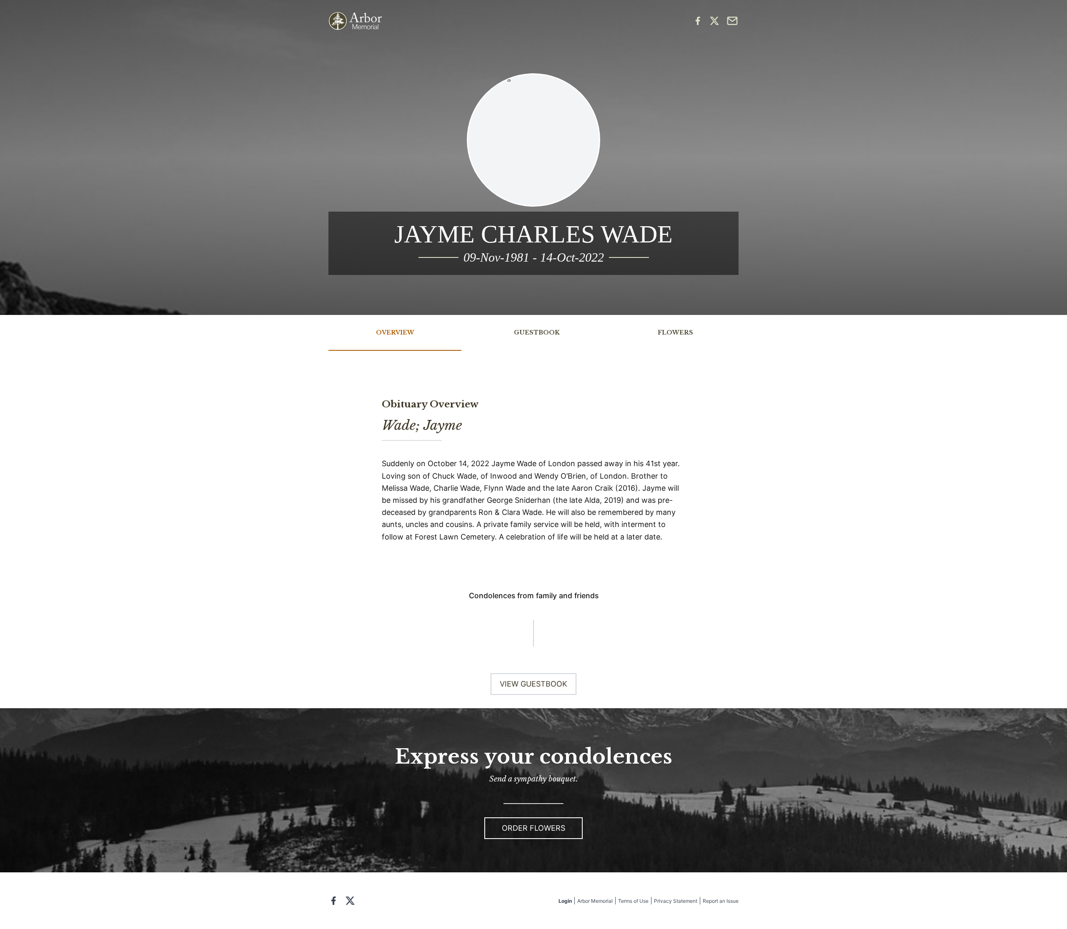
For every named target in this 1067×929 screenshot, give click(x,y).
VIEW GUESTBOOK (533, 683)
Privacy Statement (675, 901)
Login (565, 901)
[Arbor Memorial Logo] (355, 21)
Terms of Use (633, 901)
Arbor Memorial (595, 901)
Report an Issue (721, 901)
